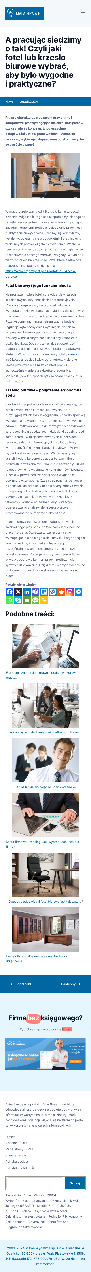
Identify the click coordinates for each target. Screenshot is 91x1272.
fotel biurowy (67, 354)
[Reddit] (61, 592)
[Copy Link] (44, 600)
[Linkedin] (27, 592)
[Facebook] (9, 592)
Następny (68, 984)
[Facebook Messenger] (78, 592)
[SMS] (35, 600)
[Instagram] (70, 592)
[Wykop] (53, 592)
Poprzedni (23, 984)
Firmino (67, 1029)
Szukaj (75, 1183)
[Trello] (44, 592)
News (9, 101)
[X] (18, 592)
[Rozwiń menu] (83, 13)
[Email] (27, 600)
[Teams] (35, 592)
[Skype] (18, 600)
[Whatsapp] (9, 600)
